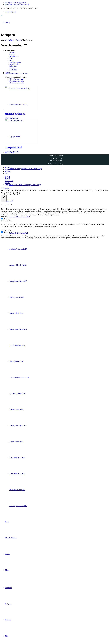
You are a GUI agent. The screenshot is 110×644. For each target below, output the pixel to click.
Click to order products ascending (16, 73)
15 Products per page (16, 79)
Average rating (14, 64)
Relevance (13, 66)
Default (12, 52)
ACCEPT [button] (16, 194)
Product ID (13, 70)
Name (11, 56)
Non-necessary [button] (6, 230)
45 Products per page (16, 83)
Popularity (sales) (15, 62)
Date (11, 60)
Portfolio (19, 40)
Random (12, 68)
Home (12, 40)
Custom (12, 54)
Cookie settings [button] (6, 194)
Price (11, 58)
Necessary (6, 219)
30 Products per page (16, 81)
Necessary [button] (4, 217)
